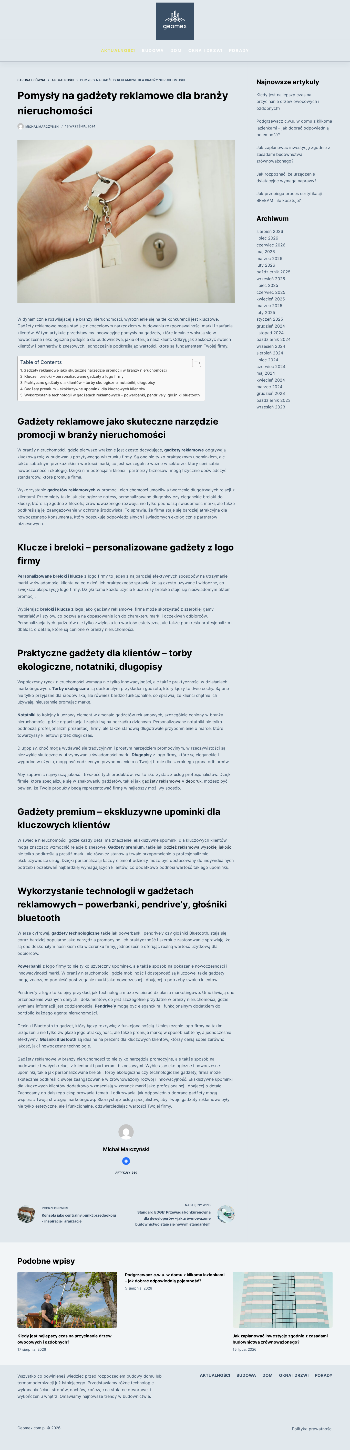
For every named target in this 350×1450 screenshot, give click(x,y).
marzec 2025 (269, 305)
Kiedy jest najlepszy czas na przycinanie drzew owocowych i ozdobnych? (287, 101)
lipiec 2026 (267, 238)
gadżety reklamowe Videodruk (172, 781)
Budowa (153, 50)
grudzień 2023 (270, 393)
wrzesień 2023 (270, 406)
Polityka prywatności (312, 1428)
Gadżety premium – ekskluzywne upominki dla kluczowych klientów (84, 389)
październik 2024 (273, 339)
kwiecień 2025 (270, 298)
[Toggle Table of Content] (194, 363)
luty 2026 (265, 265)
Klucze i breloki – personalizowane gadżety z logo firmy (73, 376)
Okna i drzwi (205, 50)
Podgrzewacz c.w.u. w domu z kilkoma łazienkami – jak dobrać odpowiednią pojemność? (294, 127)
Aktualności (118, 50)
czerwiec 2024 (270, 366)
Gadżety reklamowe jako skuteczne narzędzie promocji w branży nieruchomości (95, 370)
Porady (239, 50)
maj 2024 (265, 373)
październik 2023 (273, 400)
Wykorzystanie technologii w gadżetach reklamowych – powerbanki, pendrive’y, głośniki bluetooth (112, 395)
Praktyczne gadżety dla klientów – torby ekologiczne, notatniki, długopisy (89, 382)
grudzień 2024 (270, 326)
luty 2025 (265, 312)
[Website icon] (126, 1161)
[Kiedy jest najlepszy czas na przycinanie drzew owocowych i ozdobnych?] (67, 1300)
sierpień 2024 (269, 352)
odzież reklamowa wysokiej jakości (198, 847)
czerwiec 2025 (270, 292)
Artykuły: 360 (126, 1172)
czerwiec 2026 (270, 244)
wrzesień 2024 (270, 346)
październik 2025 (273, 271)
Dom (176, 50)
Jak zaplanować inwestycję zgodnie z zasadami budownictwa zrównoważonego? (293, 154)
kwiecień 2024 (270, 380)
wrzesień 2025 (270, 278)
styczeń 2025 (269, 319)
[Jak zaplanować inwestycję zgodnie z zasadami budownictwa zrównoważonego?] (283, 1300)
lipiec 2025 (267, 285)
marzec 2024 (269, 386)
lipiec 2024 (267, 359)
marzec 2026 (269, 258)
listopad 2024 (270, 332)
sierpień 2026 (269, 231)
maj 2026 (265, 251)
